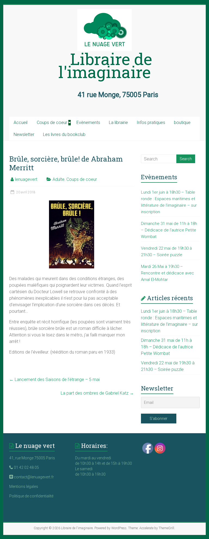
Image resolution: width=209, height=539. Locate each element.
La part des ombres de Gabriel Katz (97, 393)
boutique (182, 122)
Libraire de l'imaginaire (105, 65)
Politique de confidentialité (31, 496)
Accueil (20, 122)
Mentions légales (23, 486)
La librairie (118, 122)
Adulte (58, 179)
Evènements (88, 122)
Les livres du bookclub (64, 134)
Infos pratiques (151, 122)
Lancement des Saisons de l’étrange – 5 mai (54, 379)
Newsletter (24, 134)
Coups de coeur (52, 122)
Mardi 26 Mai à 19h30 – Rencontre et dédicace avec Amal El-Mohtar (167, 273)
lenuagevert (26, 179)
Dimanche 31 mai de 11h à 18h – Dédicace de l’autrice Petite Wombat (169, 230)
